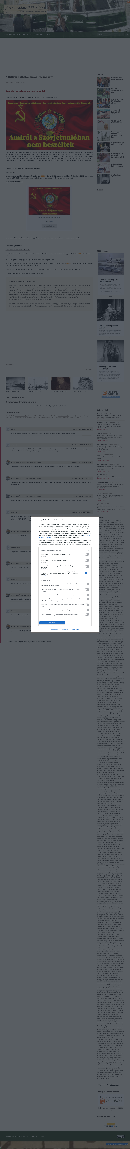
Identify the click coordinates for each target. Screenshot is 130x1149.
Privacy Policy (75, 629)
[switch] (87, 554)
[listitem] (65, 550)
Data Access (65, 629)
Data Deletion (55, 629)
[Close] (95, 520)
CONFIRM (52, 623)
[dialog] (65, 574)
